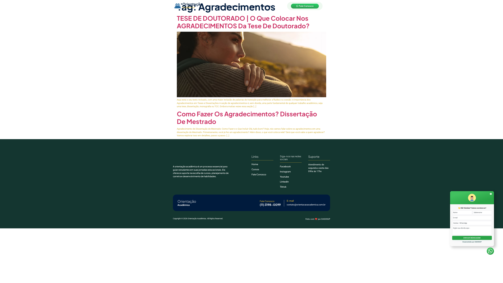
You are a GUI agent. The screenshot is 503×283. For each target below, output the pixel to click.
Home (218, 6)
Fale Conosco (259, 174)
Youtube (284, 176)
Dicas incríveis (233, 6)
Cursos (253, 6)
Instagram (285, 171)
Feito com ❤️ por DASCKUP (317, 219)
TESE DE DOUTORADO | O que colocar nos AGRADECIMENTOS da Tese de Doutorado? (243, 22)
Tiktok (283, 186)
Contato (267, 6)
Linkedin (284, 181)
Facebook (285, 166)
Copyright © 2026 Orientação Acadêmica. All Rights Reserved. (198, 218)
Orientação (192, 4)
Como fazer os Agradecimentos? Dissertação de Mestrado (247, 117)
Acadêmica (188, 7)
